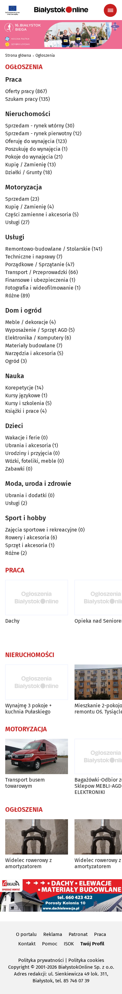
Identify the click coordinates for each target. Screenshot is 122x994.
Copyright (18, 967)
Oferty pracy (19, 91)
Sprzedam (17, 199)
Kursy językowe (22, 395)
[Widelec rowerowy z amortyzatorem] (36, 837)
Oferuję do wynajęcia (30, 141)
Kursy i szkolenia (24, 403)
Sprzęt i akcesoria (26, 545)
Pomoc (49, 944)
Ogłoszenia (45, 55)
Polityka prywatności (41, 960)
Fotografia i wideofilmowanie (39, 288)
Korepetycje (19, 388)
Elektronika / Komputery (34, 338)
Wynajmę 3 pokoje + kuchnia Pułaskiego (28, 708)
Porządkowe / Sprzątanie (34, 264)
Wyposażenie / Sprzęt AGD (36, 330)
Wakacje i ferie (22, 438)
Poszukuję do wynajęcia (33, 149)
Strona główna (18, 55)
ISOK (69, 944)
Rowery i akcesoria (27, 537)
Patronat (78, 934)
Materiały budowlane (30, 345)
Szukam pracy (21, 99)
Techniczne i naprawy (30, 257)
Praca (100, 934)
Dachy (12, 621)
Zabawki (15, 469)
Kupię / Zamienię (25, 165)
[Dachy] (36, 597)
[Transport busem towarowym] (36, 756)
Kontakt (26, 944)
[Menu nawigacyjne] (110, 10)
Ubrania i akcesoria (28, 445)
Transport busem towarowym (25, 783)
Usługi (12, 222)
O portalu (26, 934)
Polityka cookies (86, 960)
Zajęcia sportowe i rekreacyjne (41, 530)
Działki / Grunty (23, 172)
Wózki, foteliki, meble (30, 461)
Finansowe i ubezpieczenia (36, 280)
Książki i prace (22, 411)
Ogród (12, 361)
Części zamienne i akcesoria (38, 214)
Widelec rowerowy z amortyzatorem (28, 863)
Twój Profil (92, 944)
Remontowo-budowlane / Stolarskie (47, 249)
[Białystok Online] (61, 10)
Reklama (52, 934)
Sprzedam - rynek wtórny (34, 126)
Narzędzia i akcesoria (30, 353)
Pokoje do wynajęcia (29, 157)
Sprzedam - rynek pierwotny (38, 133)
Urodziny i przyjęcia (28, 453)
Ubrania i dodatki (26, 495)
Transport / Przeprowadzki (36, 272)
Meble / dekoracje (26, 322)
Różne (12, 296)
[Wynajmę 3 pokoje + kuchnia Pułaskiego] (36, 682)
